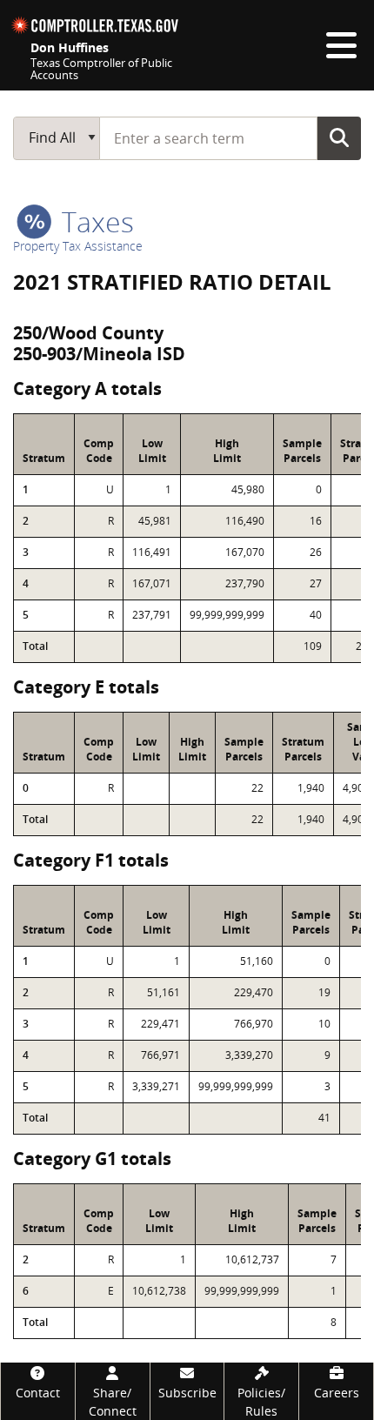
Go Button (339, 137)
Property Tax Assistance (78, 246)
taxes (94, 221)
